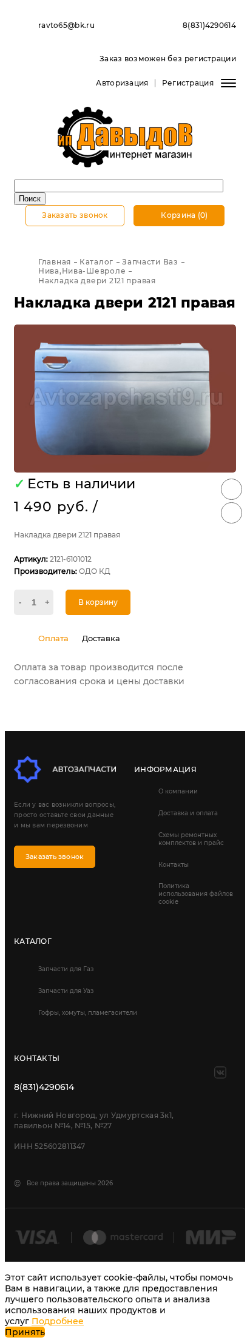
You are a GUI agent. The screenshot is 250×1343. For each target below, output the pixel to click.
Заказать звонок (75, 215)
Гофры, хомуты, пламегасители (87, 1013)
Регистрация (188, 82)
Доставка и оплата (188, 813)
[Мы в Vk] (220, 1072)
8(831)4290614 (209, 25)
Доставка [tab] (101, 638)
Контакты (173, 865)
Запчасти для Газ (65, 969)
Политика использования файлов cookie (195, 894)
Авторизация (122, 82)
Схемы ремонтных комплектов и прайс (191, 839)
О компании (178, 791)
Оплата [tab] (53, 638)
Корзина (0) (183, 215)
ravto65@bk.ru (66, 25)
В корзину (98, 602)
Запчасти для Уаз (65, 991)
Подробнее (58, 1321)
